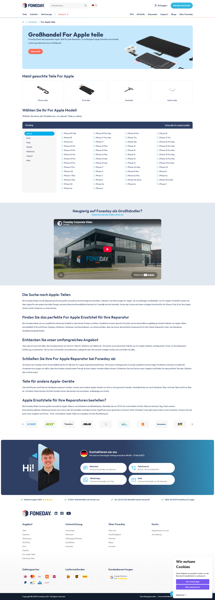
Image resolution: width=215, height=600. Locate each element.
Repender (152, 14)
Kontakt (111, 546)
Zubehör (26, 534)
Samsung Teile (28, 558)
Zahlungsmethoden (73, 538)
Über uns (112, 530)
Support (164, 14)
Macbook (30, 151)
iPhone (29, 133)
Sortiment (32, 22)
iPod (28, 138)
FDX (132, 14)
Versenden (70, 530)
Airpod (29, 156)
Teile (24, 530)
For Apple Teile (28, 554)
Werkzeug (26, 538)
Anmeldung (156, 534)
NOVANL (141, 14)
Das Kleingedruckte (148, 596)
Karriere (112, 538)
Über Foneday (186, 14)
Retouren (69, 534)
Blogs (173, 14)
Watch (29, 147)
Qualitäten (70, 542)
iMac (28, 160)
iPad (28, 142)
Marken (25, 550)
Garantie (69, 546)
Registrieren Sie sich (160, 530)
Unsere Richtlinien (165, 596)
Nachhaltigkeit (114, 534)
